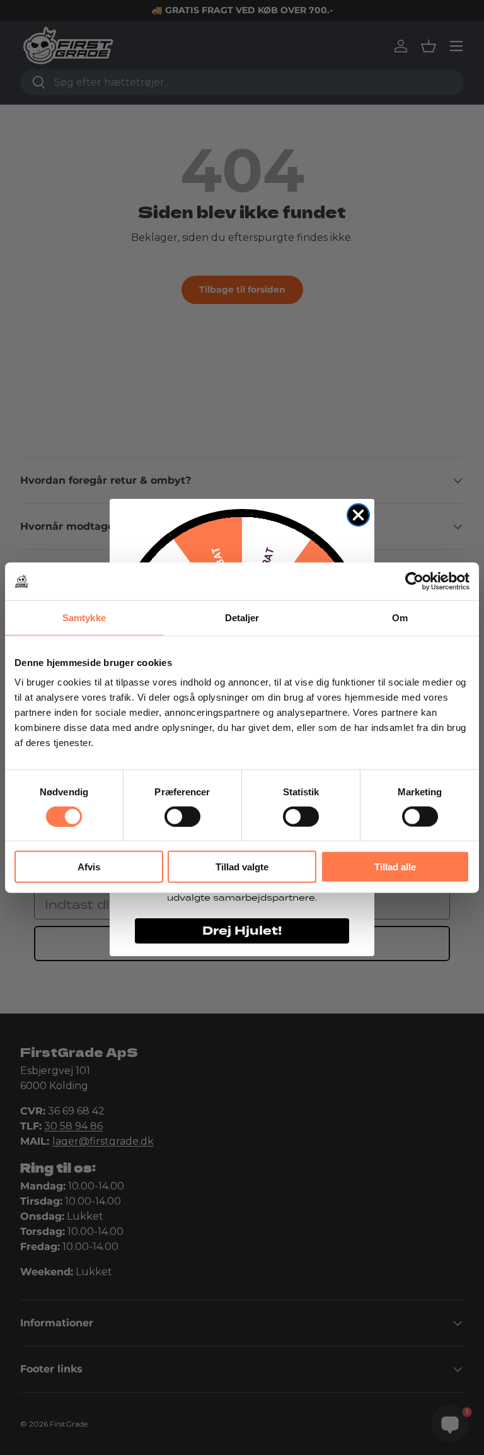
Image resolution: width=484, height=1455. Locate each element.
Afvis (89, 867)
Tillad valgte (242, 867)
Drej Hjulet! (242, 931)
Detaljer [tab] (242, 617)
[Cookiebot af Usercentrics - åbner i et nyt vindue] (414, 580)
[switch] (182, 816)
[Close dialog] (358, 515)
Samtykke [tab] (84, 617)
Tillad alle (395, 867)
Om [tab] (400, 617)
